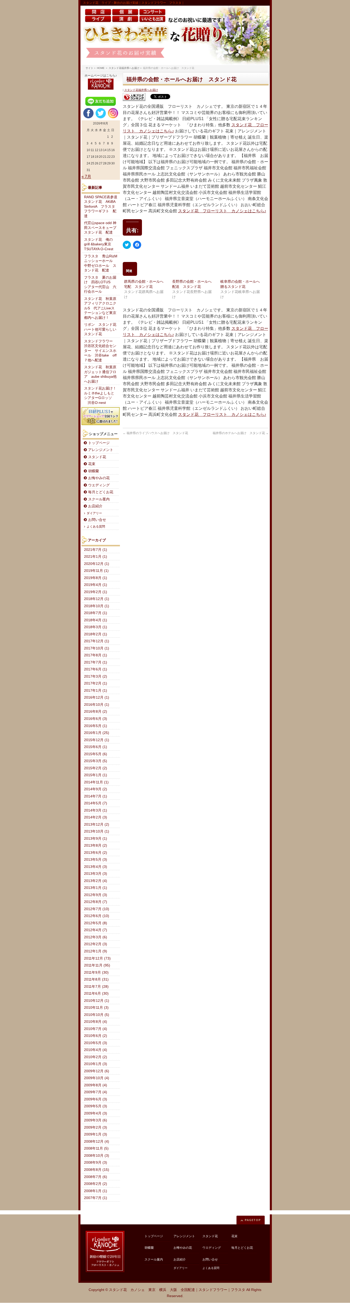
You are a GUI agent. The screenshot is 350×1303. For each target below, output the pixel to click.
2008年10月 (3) (96, 1156)
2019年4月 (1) (95, 585)
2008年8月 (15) (96, 1170)
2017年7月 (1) (95, 662)
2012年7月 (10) (96, 909)
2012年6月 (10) (96, 916)
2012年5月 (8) (95, 923)
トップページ (99, 443)
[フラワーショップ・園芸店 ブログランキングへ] (134, 97)
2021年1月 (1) (95, 557)
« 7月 (86, 176)
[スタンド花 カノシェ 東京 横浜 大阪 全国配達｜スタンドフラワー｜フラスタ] (175, 35)
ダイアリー (94, 513)
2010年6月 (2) (95, 1036)
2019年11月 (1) (96, 571)
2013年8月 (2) (95, 845)
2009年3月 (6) (95, 1120)
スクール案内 (99, 499)
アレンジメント (100, 450)
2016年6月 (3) (95, 719)
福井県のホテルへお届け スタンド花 (241, 433)
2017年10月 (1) (96, 648)
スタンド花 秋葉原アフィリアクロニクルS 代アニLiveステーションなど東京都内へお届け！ (100, 308)
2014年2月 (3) (95, 817)
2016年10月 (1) (96, 705)
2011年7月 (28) (96, 987)
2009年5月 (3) (95, 1106)
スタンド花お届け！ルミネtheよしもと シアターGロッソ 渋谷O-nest (101, 395)
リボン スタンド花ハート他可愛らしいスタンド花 (100, 329)
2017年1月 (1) (95, 690)
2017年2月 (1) (95, 683)
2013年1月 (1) (95, 888)
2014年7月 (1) (95, 796)
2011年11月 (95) (97, 965)
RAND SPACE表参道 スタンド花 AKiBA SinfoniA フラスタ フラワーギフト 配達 (102, 206)
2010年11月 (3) (96, 1008)
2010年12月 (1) (96, 1001)
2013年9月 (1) (95, 838)
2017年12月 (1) (96, 641)
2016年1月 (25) (96, 733)
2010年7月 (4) (95, 1029)
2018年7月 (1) (95, 613)
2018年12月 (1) (96, 599)
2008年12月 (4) (96, 1141)
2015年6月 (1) (95, 747)
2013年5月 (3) (95, 859)
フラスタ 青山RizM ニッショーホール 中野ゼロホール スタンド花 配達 (102, 263)
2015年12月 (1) (96, 740)
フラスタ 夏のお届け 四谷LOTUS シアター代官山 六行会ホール (100, 285)
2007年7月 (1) (95, 1198)
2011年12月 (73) (97, 958)
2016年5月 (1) (95, 726)
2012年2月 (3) (95, 944)
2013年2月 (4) (95, 881)
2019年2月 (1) (95, 592)
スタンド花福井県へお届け (141, 89)
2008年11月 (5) (96, 1148)
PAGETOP (253, 1220)
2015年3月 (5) (95, 761)
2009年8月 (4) (95, 1085)
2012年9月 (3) (95, 895)
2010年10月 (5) (96, 1015)
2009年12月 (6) (96, 1071)
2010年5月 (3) (95, 1043)
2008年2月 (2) (95, 1184)
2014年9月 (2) (95, 789)
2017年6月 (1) (95, 669)
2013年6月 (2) (95, 853)
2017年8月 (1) (95, 655)
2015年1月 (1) (95, 775)
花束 (91, 464)
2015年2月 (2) (95, 768)
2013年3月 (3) (95, 874)
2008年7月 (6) (95, 1177)
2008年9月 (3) (95, 1162)
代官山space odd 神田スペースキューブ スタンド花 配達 (102, 227)
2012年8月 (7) (95, 902)
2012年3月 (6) (95, 937)
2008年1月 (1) (95, 1191)
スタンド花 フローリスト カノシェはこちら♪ (222, 211)
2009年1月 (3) (95, 1134)
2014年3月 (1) (95, 810)
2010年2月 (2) (95, 1057)
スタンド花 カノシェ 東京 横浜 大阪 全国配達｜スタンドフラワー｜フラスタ (177, 1290)
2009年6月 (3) (95, 1099)
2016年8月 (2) (95, 711)
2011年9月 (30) (96, 972)
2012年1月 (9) (95, 951)
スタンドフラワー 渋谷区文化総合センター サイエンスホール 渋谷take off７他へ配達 (100, 350)
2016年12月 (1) (96, 697)
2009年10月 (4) (96, 1078)
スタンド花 (97, 457)
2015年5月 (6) (95, 754)
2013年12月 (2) (96, 824)
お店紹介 (95, 506)
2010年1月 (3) (95, 1064)
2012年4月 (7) (95, 930)
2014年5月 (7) (95, 803)
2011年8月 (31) (96, 979)
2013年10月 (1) (96, 831)
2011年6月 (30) (96, 993)
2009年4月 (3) (95, 1113)
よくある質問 (96, 526)
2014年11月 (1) (96, 782)
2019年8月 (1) (95, 578)
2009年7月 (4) (95, 1092)
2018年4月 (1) (95, 620)
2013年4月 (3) (95, 867)
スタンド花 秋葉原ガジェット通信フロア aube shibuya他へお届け (100, 374)
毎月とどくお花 (100, 492)
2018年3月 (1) (95, 627)
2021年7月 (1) (95, 550)
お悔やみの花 (99, 478)
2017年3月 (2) (95, 676)
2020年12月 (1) (96, 564)
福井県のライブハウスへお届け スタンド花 (155, 433)
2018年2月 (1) (95, 634)
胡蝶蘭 (93, 471)
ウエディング (99, 485)
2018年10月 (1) (96, 606)
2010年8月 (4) (95, 1022)
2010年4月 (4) (95, 1050)
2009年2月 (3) (95, 1127)
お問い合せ (97, 520)
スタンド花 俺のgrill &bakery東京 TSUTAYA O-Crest (99, 244)
